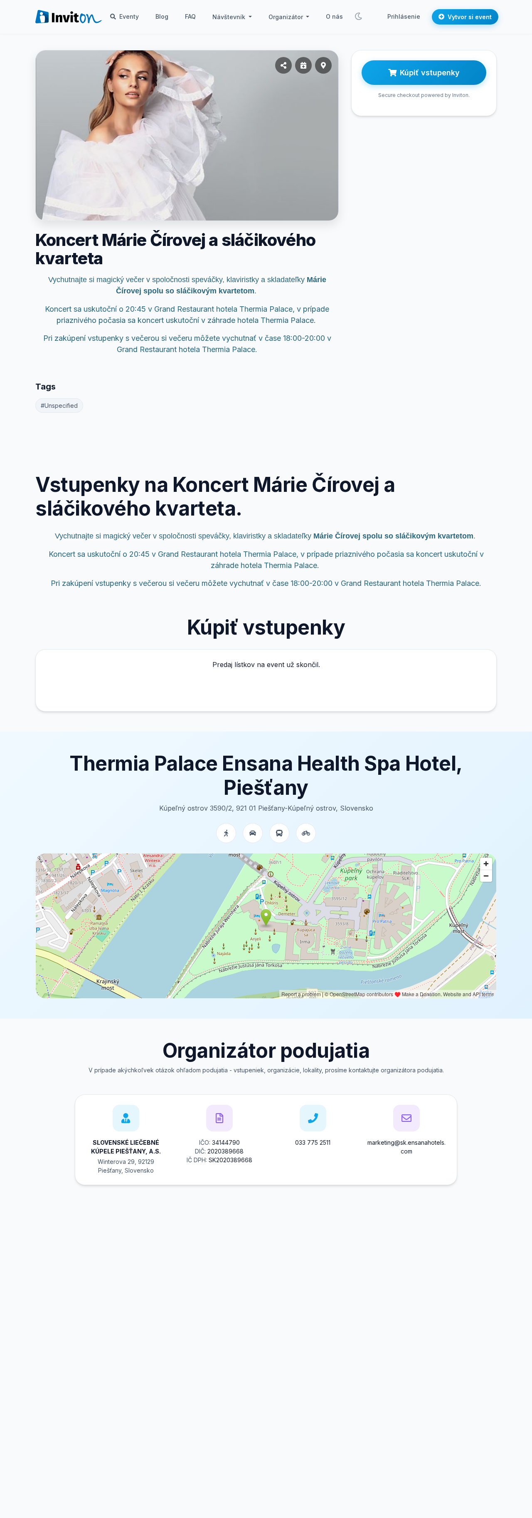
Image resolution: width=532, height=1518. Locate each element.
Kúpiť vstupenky (430, 72)
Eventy (128, 16)
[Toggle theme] (358, 16)
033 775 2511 (312, 1142)
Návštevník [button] (229, 16)
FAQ (190, 16)
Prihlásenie (403, 16)
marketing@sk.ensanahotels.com (406, 1147)
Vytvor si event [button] (470, 16)
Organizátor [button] (286, 16)
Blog (161, 16)
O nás (334, 16)
